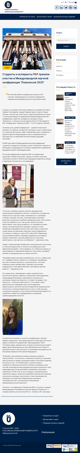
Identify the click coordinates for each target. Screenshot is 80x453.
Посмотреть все (66, 162)
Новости (59, 66)
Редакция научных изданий (64, 17)
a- (62, 2)
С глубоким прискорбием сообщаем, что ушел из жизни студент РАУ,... (70, 149)
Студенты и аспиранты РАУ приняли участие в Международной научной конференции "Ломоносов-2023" (26, 78)
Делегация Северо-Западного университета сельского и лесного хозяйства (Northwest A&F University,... (70, 127)
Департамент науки (44, 17)
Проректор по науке (27, 17)
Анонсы (59, 71)
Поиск (66, 46)
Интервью (59, 75)
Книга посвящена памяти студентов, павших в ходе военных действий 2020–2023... (70, 103)
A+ (66, 2)
